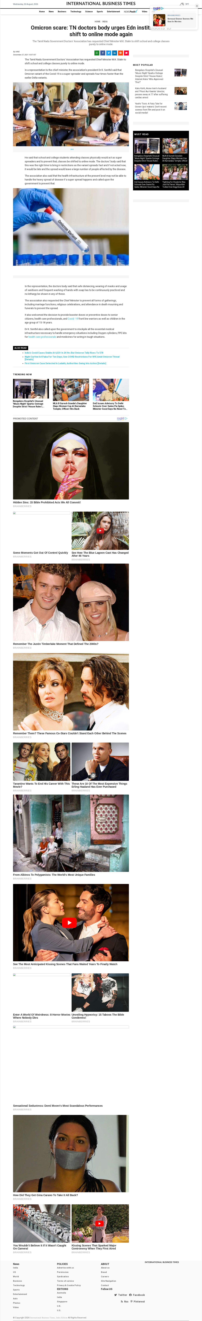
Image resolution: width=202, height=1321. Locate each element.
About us (105, 1268)
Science (89, 11)
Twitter (122, 1294)
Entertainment (113, 11)
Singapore (62, 1302)
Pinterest (138, 1301)
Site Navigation (108, 1281)
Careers (105, 1276)
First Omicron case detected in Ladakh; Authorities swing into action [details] (65, 363)
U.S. (59, 1310)
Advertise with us (65, 1268)
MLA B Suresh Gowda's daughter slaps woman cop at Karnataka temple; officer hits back (70, 406)
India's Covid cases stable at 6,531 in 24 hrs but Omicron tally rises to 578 (64, 352)
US (14, 1272)
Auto (15, 1298)
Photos (16, 1303)
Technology (75, 11)
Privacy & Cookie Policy (69, 1285)
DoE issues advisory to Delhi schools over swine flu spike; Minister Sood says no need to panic (109, 407)
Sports (100, 11)
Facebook (138, 1294)
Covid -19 (73, 318)
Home (42, 11)
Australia (61, 1293)
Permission (63, 1272)
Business (62, 11)
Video (144, 11)
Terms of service (65, 1281)
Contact (105, 1285)
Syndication (63, 1276)
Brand (104, 1272)
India (15, 1268)
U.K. (59, 1306)
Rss (125, 1301)
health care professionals (42, 336)
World (16, 1276)
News (51, 11)
